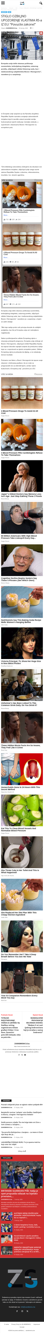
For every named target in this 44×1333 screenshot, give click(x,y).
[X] (22, 1055)
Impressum (37, 1324)
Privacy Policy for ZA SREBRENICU (21, 1324)
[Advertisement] (22, 95)
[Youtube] (25, 1055)
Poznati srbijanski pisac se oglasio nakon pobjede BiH (22, 1104)
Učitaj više (21, 1151)
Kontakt (22, 1327)
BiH (16, 8)
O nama (6, 1324)
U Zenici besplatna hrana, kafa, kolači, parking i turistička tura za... (27, 1226)
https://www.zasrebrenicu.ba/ (22, 1046)
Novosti (11, 8)
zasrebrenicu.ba (30, 1330)
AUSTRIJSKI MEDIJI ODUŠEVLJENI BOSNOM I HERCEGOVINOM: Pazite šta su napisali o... (27, 1215)
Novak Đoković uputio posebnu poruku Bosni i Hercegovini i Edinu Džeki (27, 1238)
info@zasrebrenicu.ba (28, 1307)
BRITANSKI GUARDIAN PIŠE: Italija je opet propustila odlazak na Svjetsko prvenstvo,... (19, 1193)
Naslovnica (4, 8)
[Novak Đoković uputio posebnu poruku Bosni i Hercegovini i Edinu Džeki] (6, 1239)
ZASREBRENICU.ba (11, 28)
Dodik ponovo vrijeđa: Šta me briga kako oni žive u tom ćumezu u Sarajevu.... (21, 1123)
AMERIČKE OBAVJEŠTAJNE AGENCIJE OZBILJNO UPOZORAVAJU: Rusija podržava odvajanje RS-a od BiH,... (27, 1249)
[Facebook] (19, 1055)
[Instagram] (22, 1311)
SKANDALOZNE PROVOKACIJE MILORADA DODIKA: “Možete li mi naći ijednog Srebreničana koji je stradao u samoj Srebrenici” (33, 1025)
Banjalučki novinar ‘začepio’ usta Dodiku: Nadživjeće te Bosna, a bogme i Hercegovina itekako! (21, 1113)
